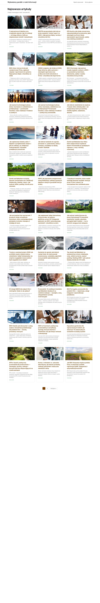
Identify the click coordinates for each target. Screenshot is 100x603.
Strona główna (88, 2)
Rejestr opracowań (78, 2)
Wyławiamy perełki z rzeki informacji (22, 2)
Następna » (53, 388)
